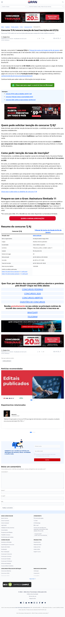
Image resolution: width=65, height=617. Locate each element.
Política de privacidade (32, 594)
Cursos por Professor (6, 561)
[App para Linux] (23, 603)
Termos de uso (32, 596)
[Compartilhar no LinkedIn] (58, 38)
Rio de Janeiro (14, 27)
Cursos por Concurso (6, 554)
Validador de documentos (7, 527)
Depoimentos (37, 542)
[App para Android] (29, 603)
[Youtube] (31, 603)
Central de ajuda (39, 518)
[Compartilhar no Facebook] (54, 38)
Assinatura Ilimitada (6, 542)
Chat (36, 520)
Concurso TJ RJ (28, 27)
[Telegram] (45, 603)
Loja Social (3, 525)
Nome (3, 490)
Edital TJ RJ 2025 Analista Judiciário (10, 274)
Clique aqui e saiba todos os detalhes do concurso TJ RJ (19, 192)
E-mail (3, 496)
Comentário (4, 471)
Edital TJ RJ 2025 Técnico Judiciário (10, 271)
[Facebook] (39, 603)
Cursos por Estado (6, 558)
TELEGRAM (32, 316)
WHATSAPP (32, 312)
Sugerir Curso (37, 551)
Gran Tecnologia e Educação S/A (22, 607)
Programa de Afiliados (7, 532)
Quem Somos (4, 518)
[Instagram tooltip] (34, 603)
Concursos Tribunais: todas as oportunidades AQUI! (19, 97)
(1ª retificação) (23, 271)
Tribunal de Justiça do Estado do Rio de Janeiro (44, 50)
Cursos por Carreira (6, 556)
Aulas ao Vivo (37, 547)
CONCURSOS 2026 (32, 293)
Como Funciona (5, 520)
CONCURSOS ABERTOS (32, 297)
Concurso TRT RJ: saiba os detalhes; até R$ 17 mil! (19, 94)
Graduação (4, 549)
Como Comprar (5, 523)
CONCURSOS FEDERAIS (32, 289)
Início (2, 27)
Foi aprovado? (41, 534)
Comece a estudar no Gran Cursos (32, 326)
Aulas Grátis (37, 549)
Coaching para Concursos (7, 544)
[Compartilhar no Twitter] (56, 38)
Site (2, 501)
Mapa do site (32, 598)
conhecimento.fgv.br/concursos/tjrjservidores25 (16, 76)
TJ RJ (21, 27)
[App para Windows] (21, 603)
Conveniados (4, 530)
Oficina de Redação (6, 563)
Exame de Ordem (5, 547)
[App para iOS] (26, 603)
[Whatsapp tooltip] (37, 603)
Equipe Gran (6, 37)
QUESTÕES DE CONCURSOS (32, 302)
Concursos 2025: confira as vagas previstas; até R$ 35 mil (21, 100)
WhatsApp (37, 523)
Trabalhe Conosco (5, 534)
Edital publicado (37, 235)
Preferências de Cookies (7, 537)
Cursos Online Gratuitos (7, 565)
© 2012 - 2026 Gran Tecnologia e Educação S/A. (32, 592)
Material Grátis (37, 544)
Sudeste (7, 27)
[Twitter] (42, 603)
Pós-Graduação (5, 551)
